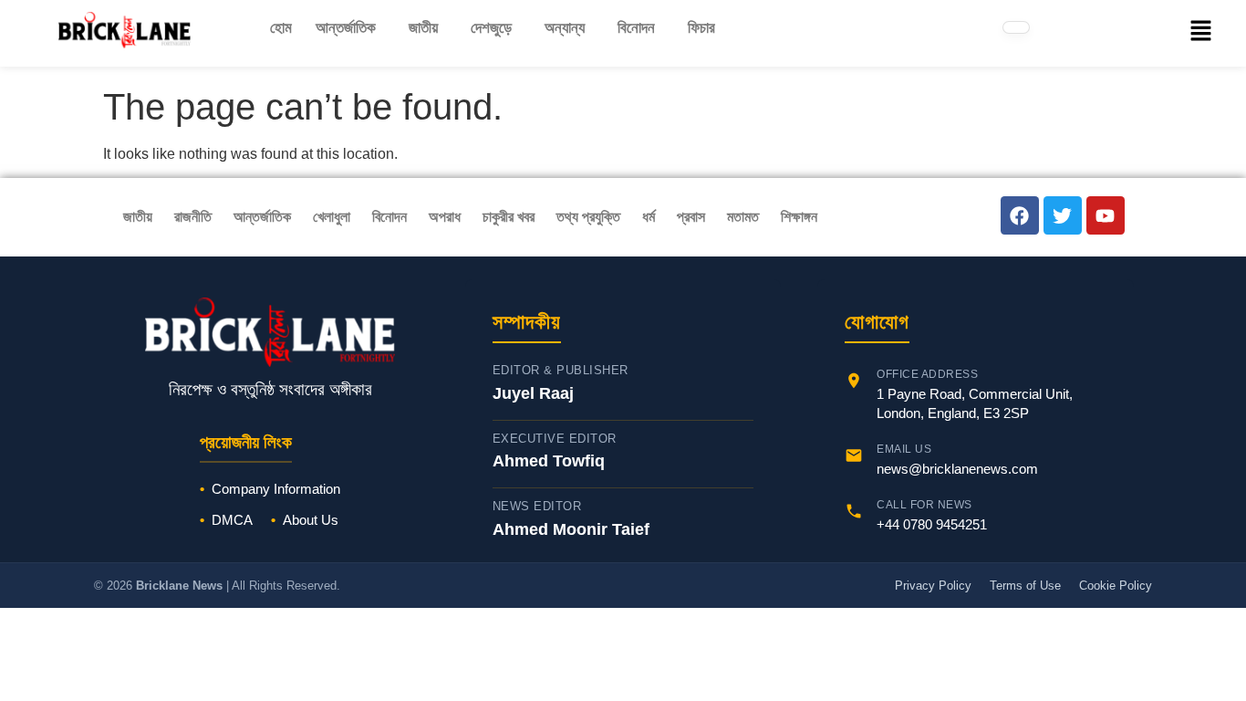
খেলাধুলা (331, 217)
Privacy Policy (933, 585)
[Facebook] (1020, 215)
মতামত (743, 217)
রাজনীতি (193, 217)
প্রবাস (691, 217)
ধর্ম (648, 217)
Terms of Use (1025, 585)
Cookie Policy (1115, 585)
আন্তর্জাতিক (346, 28)
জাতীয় (423, 28)
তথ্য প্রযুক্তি (588, 217)
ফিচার (701, 28)
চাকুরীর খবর (509, 217)
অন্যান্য (565, 28)
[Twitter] (1063, 215)
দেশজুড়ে (491, 28)
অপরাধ (445, 217)
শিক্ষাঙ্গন (799, 217)
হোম (281, 28)
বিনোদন (636, 28)
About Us (310, 520)
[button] (350, 28)
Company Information (276, 489)
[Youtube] (1105, 215)
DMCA (232, 520)
